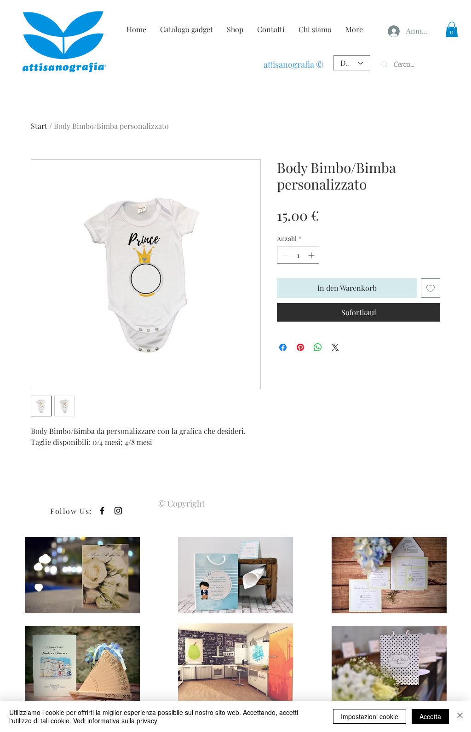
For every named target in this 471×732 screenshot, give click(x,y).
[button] (451, 29)
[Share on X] (335, 347)
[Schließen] (459, 716)
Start (39, 126)
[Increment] (312, 255)
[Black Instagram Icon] (118, 511)
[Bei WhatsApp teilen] (317, 347)
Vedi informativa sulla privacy (115, 720)
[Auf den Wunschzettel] (430, 288)
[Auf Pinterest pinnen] (300, 347)
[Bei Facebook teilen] (282, 347)
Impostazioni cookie (369, 716)
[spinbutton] (298, 255)
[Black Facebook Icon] (102, 511)
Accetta (430, 716)
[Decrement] (284, 255)
